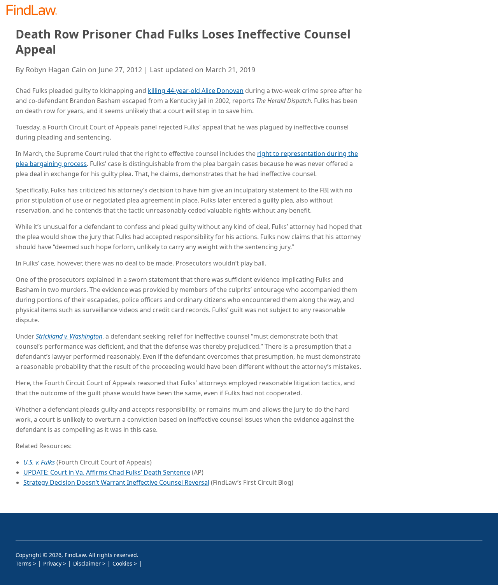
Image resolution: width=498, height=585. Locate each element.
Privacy (52, 563)
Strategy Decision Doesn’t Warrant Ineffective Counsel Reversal (116, 482)
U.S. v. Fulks (39, 462)
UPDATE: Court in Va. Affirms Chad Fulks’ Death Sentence (106, 472)
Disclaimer (87, 563)
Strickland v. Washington (69, 336)
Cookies (122, 563)
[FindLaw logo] (34, 11)
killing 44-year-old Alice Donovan (196, 90)
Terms (24, 563)
